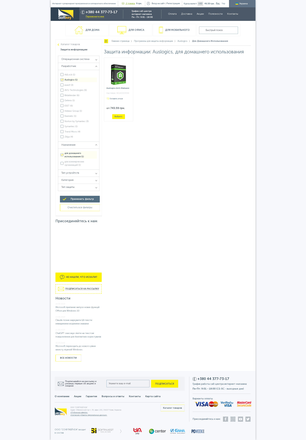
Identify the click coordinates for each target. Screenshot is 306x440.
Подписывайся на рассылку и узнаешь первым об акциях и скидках (80, 383)
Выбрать (118, 116)
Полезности (215, 14)
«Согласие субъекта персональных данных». (88, 415)
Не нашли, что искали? (81, 277)
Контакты (232, 14)
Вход (158, 4)
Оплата (172, 14)
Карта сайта (152, 396)
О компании (62, 396)
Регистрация (173, 4)
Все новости (68, 358)
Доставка (186, 14)
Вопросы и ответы (113, 396)
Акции (200, 14)
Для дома (92, 30)
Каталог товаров (70, 44)
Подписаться (164, 384)
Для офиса (136, 30)
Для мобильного (177, 30)
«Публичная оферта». (79, 413)
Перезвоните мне (95, 17)
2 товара (130, 4)
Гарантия (91, 396)
